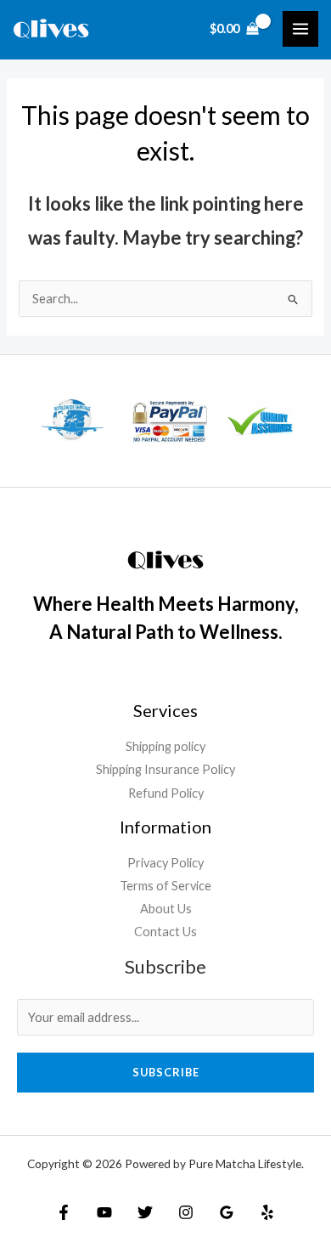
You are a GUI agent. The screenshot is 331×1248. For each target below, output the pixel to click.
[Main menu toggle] (300, 29)
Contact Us (165, 931)
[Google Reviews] (226, 1212)
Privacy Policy (165, 863)
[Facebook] (63, 1212)
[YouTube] (104, 1212)
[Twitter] (145, 1212)
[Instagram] (186, 1212)
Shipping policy (165, 746)
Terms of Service (165, 885)
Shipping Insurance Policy (165, 769)
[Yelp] (267, 1212)
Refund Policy (166, 793)
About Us (166, 908)
